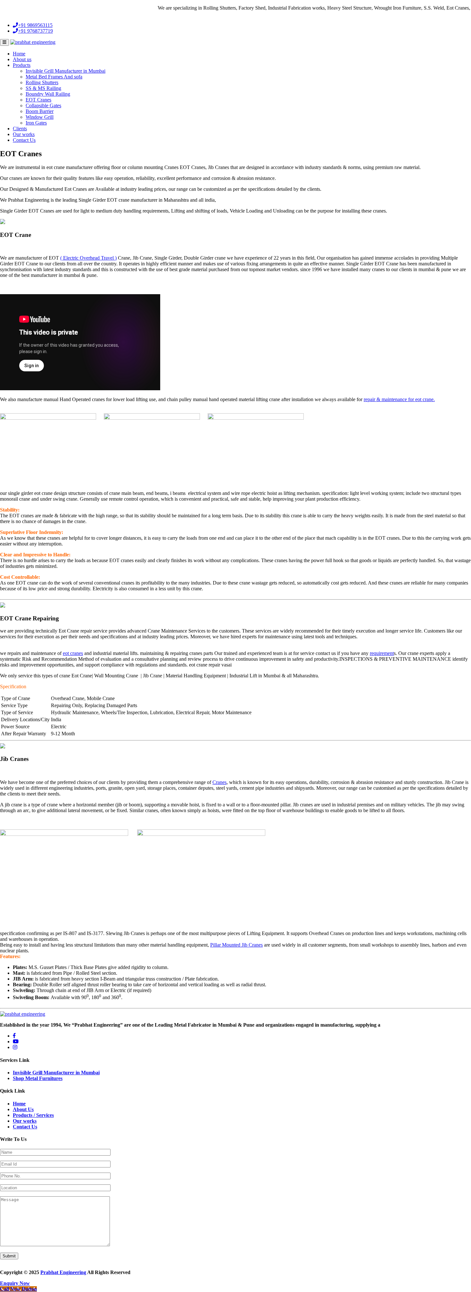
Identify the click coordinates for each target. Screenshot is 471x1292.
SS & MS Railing (43, 88)
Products (21, 65)
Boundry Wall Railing (48, 94)
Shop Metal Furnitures (37, 1078)
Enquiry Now (15, 1283)
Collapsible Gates (43, 105)
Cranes (219, 782)
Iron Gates (36, 122)
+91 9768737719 (35, 31)
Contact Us (24, 140)
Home (19, 53)
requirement (382, 653)
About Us (23, 1109)
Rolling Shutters (42, 82)
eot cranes (73, 653)
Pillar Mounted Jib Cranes (236, 945)
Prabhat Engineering (63, 1272)
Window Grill (40, 117)
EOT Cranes (38, 99)
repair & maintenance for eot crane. (399, 399)
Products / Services (33, 1115)
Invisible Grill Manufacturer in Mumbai (65, 71)
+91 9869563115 (35, 25)
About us (22, 59)
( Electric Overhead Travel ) (88, 258)
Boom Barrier (40, 111)
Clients (20, 128)
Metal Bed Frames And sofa (54, 76)
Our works (24, 134)
